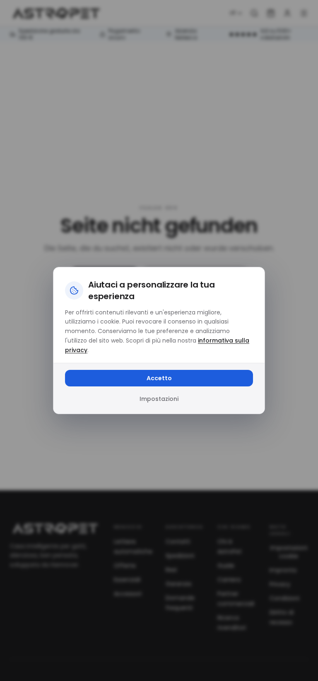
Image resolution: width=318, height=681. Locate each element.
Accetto (159, 378)
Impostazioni (159, 399)
